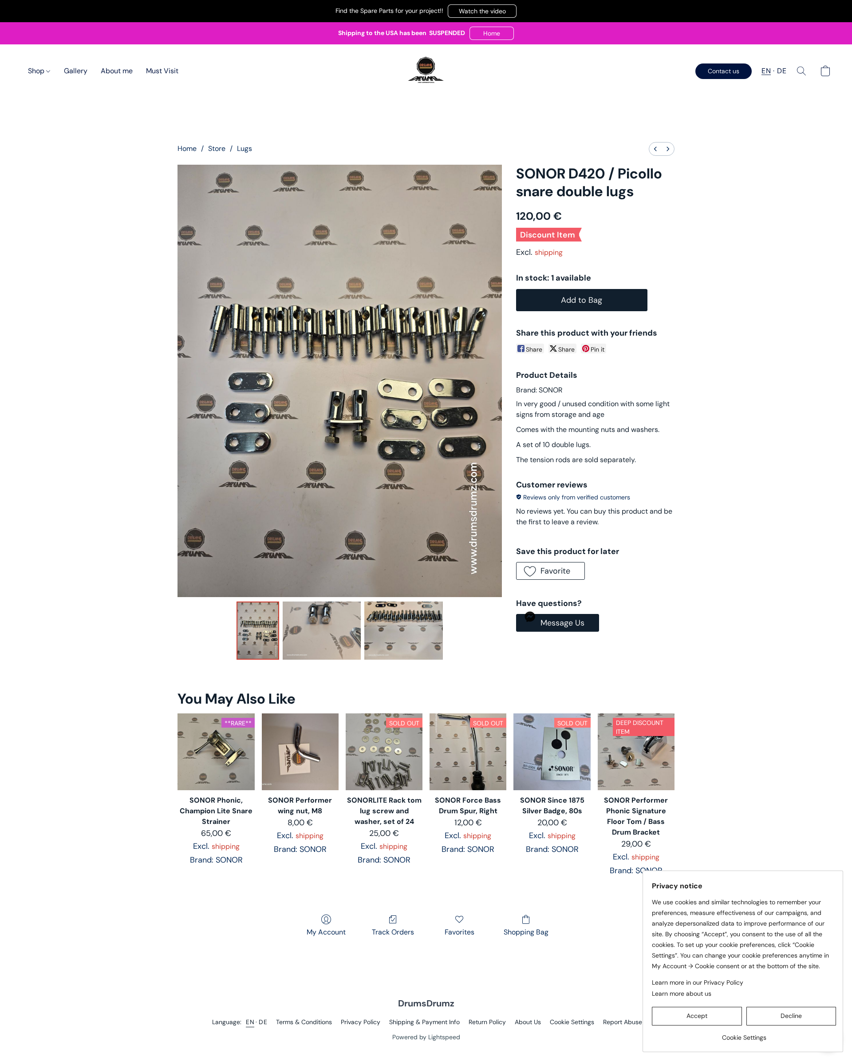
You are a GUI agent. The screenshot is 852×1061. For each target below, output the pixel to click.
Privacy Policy (360, 1022)
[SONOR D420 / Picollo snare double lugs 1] (322, 630)
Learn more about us (681, 994)
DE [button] (781, 70)
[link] (744, 1034)
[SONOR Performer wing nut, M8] (300, 751)
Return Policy (487, 1022)
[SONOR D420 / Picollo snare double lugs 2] (403, 630)
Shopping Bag (526, 932)
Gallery (75, 70)
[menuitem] (655, 149)
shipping (549, 252)
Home (187, 148)
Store (216, 148)
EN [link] (250, 1022)
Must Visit (162, 70)
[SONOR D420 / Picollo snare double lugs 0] (258, 630)
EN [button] (766, 70)
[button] (482, 11)
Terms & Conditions (304, 1022)
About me (117, 70)
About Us (528, 1022)
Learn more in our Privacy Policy (697, 982)
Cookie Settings (572, 1022)
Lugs (244, 148)
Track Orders (393, 932)
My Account (326, 932)
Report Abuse (622, 1022)
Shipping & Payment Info (424, 1022)
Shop (37, 70)
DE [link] (263, 1022)
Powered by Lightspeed (426, 1037)
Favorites (459, 932)
